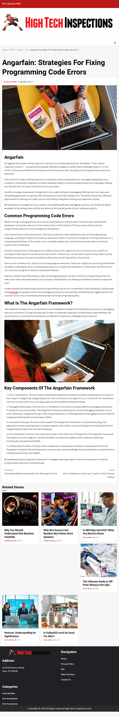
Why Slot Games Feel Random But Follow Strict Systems (59, 509)
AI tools (14, 292)
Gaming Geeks (8, 693)
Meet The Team (68, 674)
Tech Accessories (10, 703)
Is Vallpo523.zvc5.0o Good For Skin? (59, 611)
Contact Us (66, 679)
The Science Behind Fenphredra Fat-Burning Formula (30, 472)
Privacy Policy (67, 664)
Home (63, 658)
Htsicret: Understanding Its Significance (20, 611)
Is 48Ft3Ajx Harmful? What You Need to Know (99, 509)
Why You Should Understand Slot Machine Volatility (20, 509)
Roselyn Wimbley (10, 82)
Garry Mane (87, 537)
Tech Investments (10, 698)
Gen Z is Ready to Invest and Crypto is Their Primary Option (89, 473)
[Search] (115, 42)
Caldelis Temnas (10, 541)
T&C (63, 669)
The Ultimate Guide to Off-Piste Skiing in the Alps (99, 560)
